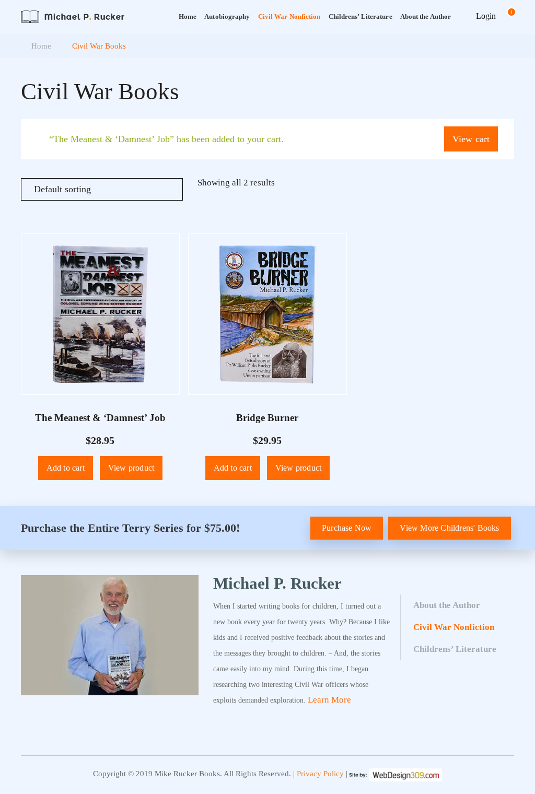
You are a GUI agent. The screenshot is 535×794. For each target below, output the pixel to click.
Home (187, 16)
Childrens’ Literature (360, 16)
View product (131, 467)
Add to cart (65, 467)
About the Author (446, 605)
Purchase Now (346, 527)
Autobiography (227, 16)
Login (486, 16)
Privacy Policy (320, 773)
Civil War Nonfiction (289, 16)
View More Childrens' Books (449, 527)
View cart (471, 139)
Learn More (329, 700)
